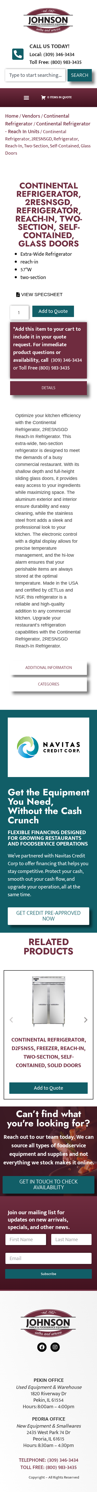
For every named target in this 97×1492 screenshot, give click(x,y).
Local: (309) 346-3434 (51, 54)
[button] (26, 97)
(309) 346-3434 (66, 360)
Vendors (31, 116)
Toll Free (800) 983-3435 (44, 368)
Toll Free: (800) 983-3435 (55, 62)
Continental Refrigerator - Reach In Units (48, 127)
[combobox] (35, 75)
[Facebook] (42, 1347)
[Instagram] (55, 1347)
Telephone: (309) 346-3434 (48, 1460)
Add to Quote (53, 311)
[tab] (48, 388)
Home (11, 116)
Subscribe (48, 1274)
